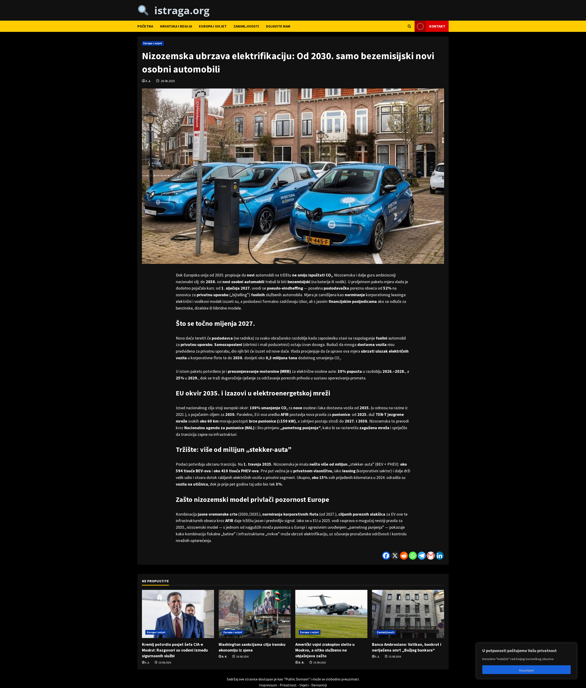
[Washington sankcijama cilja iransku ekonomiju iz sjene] (255, 614)
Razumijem (526, 670)
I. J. (148, 81)
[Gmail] (431, 556)
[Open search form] (409, 26)
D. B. (301, 662)
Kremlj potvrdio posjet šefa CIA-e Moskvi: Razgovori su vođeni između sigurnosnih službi (175, 650)
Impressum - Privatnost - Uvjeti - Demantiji (293, 685)
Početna (145, 26)
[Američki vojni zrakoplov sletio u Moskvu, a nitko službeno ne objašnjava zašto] (331, 614)
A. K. (224, 656)
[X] (395, 556)
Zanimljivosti (246, 26)
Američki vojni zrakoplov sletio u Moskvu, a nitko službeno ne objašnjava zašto (325, 650)
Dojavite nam (278, 26)
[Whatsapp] (413, 556)
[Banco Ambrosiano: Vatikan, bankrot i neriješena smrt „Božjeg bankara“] (408, 614)
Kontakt (437, 26)
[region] (526, 661)
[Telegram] (422, 556)
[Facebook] (386, 556)
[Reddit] (404, 556)
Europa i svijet (213, 26)
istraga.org (179, 10)
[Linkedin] (440, 556)
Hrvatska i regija (176, 26)
